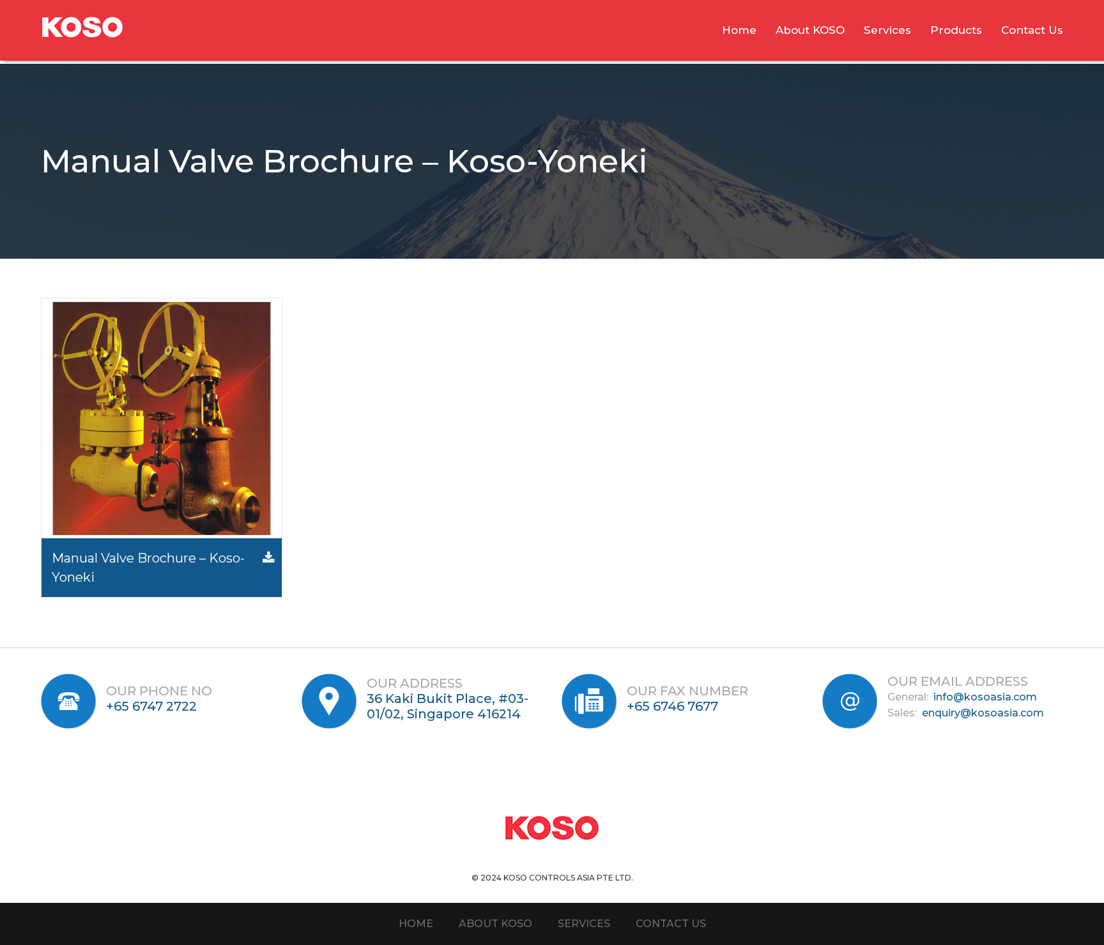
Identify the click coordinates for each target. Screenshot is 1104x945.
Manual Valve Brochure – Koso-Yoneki (148, 567)
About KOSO (810, 30)
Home (739, 30)
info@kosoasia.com (985, 697)
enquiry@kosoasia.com (983, 713)
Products (956, 30)
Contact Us (1032, 30)
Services (887, 30)
